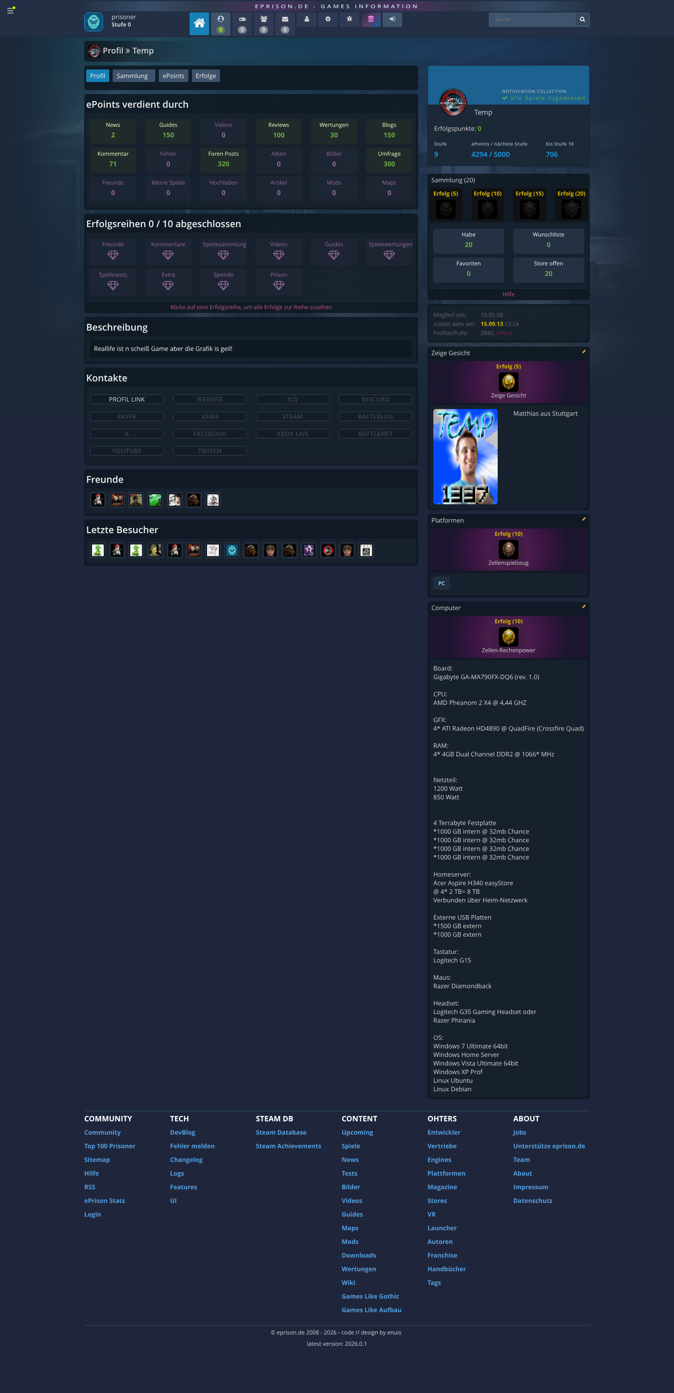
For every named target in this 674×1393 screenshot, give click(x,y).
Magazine (442, 1187)
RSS (89, 1187)
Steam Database (281, 1132)
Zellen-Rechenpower (508, 650)
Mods (350, 1241)
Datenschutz (532, 1200)
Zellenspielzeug (508, 563)
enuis (394, 1332)
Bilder (351, 1187)
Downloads (359, 1255)
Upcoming (357, 1132)
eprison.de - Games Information (337, 6)
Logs (177, 1173)
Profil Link (127, 399)
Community (102, 1132)
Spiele (351, 1146)
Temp (483, 112)
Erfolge (206, 75)
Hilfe (509, 294)
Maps (350, 1228)
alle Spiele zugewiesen (547, 98)
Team (521, 1159)
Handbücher (446, 1269)
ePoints (173, 75)
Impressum (530, 1187)
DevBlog (182, 1132)
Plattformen (446, 1173)
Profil (97, 75)
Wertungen (359, 1269)
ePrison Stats (104, 1200)
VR (431, 1214)
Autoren (440, 1241)
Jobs (519, 1132)
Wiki (348, 1282)
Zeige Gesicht (508, 395)
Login (92, 1214)
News (350, 1159)
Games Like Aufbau (372, 1310)
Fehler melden (192, 1146)
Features (183, 1187)
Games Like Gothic (370, 1296)
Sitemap (97, 1159)
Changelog (186, 1159)
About (522, 1173)
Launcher (442, 1228)
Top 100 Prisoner (109, 1146)
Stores (437, 1200)
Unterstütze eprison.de (549, 1146)
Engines (439, 1159)
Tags (434, 1282)
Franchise (442, 1255)
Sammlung (132, 75)
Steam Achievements (288, 1146)
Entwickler (444, 1132)
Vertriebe (442, 1146)
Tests (349, 1173)
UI (173, 1200)
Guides (352, 1214)
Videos (352, 1200)
